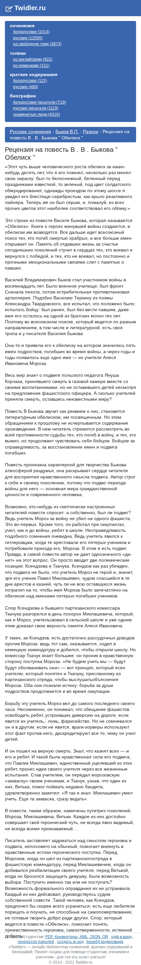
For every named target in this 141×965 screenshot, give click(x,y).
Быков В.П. (67, 131)
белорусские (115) (30, 80)
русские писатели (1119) (35, 108)
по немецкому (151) (31, 65)
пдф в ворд (121, 937)
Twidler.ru (30, 7)
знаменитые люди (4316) (36, 114)
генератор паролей (36, 941)
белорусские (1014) (31, 32)
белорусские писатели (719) (39, 102)
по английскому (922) (32, 59)
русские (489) (25, 87)
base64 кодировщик (105, 941)
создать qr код (70, 941)
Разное (90, 131)
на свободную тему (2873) (37, 44)
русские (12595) (28, 38)
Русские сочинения (30, 131)
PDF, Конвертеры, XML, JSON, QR (76, 937)
